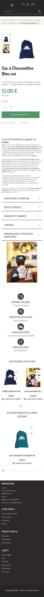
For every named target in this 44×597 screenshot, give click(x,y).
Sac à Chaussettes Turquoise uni (22, 455)
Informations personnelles (9, 514)
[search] (39, 11)
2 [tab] (23, 406)
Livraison (9, 224)
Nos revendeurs (6, 568)
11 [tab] (28, 470)
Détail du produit (12, 207)
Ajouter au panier (19, 115)
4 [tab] (10, 470)
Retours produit (6, 517)
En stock (5, 95)
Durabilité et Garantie (15, 216)
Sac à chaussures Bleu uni (33, 391)
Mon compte (5, 572)
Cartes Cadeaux (6, 543)
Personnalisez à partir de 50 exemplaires (18, 235)
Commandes (5, 520)
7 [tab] (18, 470)
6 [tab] (15, 470)
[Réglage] (28, 5)
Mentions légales (6, 555)
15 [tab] (38, 470)
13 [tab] (33, 470)
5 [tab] (13, 470)
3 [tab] (8, 470)
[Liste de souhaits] (23, 4)
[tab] (22, 198)
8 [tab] (20, 470)
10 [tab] (25, 470)
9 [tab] (23, 470)
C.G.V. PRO (4, 562)
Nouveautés (5, 536)
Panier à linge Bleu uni (11, 391)
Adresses (4, 524)
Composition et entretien (16, 198)
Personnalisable (6, 539)
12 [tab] (30, 470)
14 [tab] (36, 470)
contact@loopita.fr (16, 502)
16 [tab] (41, 470)
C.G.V (3, 558)
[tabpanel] (11, 386)
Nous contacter (6, 565)
